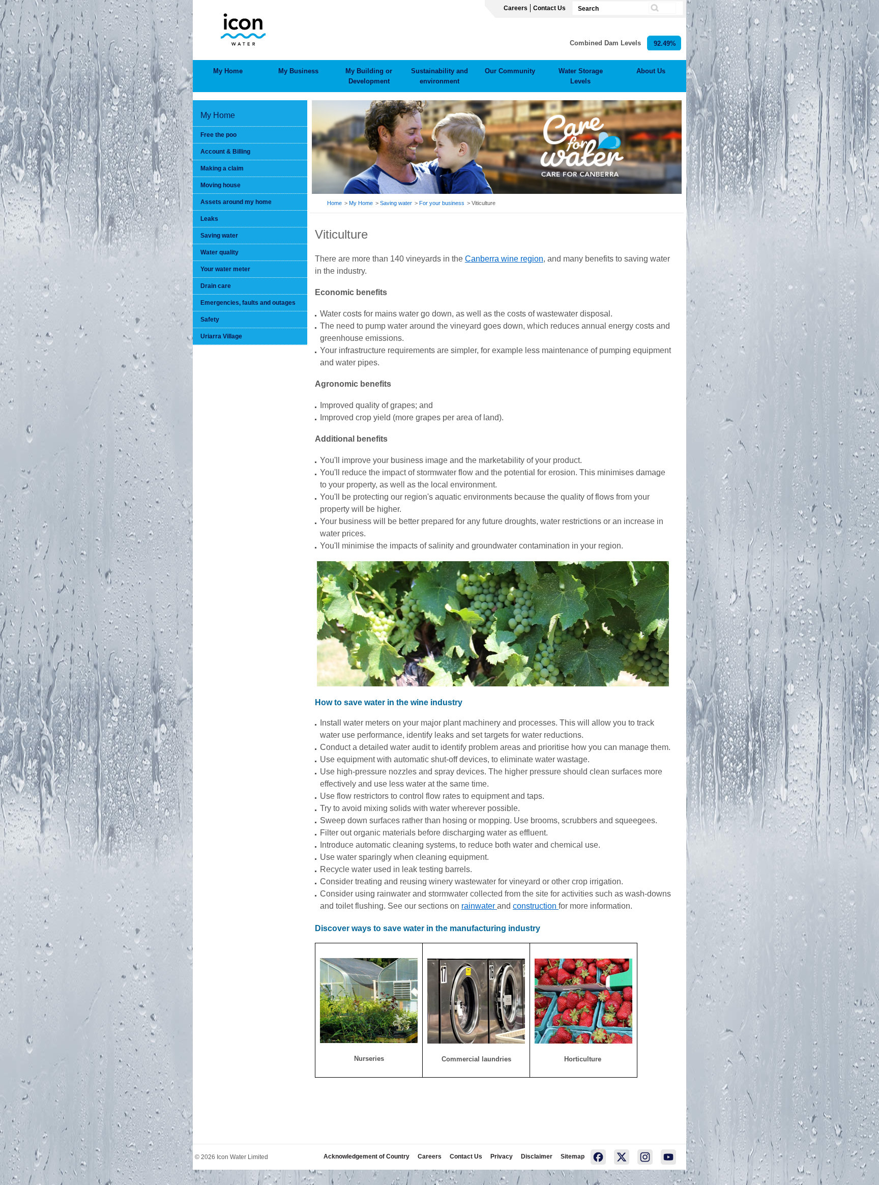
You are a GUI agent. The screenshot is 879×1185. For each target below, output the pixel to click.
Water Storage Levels (581, 76)
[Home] (243, 27)
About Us (650, 71)
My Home (228, 71)
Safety (209, 319)
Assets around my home (236, 202)
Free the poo (218, 134)
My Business (298, 71)
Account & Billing (225, 151)
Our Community (510, 71)
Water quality (219, 252)
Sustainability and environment (439, 76)
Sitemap (572, 1156)
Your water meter (225, 269)
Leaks (209, 218)
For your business (441, 203)
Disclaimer (536, 1156)
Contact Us (549, 8)
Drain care (215, 286)
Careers (516, 8)
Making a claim (222, 168)
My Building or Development (368, 76)
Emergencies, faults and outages (248, 302)
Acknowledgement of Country (366, 1156)
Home (334, 203)
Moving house (220, 185)
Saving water (219, 235)
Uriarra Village (221, 336)
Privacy (501, 1156)
